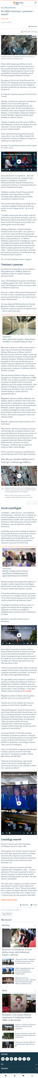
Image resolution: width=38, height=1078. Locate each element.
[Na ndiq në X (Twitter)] (15, 1059)
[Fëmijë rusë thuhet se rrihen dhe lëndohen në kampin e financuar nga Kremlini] (8, 1036)
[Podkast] (14, 1075)
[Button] (33, 26)
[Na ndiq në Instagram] (7, 1059)
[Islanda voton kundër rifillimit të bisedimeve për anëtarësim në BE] (8, 1044)
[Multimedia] (6, 1075)
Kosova (6, 925)
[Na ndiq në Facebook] (3, 1059)
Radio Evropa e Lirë (12, 157)
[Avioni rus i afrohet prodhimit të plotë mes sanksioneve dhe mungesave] (8, 1027)
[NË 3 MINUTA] (23, 1075)
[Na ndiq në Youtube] (11, 1059)
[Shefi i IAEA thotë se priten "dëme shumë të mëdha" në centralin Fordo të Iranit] (19, 325)
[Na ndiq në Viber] (24, 1059)
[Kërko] (32, 1075)
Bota (4, 990)
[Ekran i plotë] (35, 170)
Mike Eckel (4, 19)
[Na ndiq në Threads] (20, 1059)
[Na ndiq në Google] (28, 1059)
